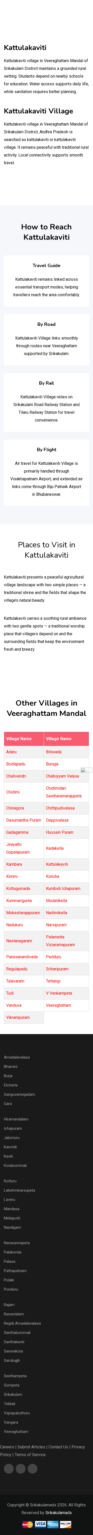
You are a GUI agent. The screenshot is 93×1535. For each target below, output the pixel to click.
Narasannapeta (17, 1243)
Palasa (9, 1261)
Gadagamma (17, 832)
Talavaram (15, 981)
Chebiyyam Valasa (62, 776)
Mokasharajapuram (23, 912)
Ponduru (11, 1289)
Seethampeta (15, 1376)
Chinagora (15, 808)
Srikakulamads (58, 1512)
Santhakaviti (14, 1342)
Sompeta (11, 1385)
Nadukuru (14, 924)
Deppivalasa (57, 820)
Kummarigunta (19, 900)
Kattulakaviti (57, 864)
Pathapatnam (15, 1270)
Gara (8, 1103)
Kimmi (12, 876)
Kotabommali (15, 1165)
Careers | (8, 1447)
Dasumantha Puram (23, 820)
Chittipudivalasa (60, 808)
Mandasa (11, 1209)
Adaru (11, 751)
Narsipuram (56, 924)
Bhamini (10, 1066)
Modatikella (56, 900)
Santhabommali (17, 1332)
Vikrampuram (18, 1017)
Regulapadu (16, 969)
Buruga (52, 764)
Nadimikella (56, 912)
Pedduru (53, 956)
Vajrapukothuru (17, 1413)
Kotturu (10, 1181)
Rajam (9, 1304)
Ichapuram (13, 1128)
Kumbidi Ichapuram (63, 888)
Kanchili (10, 1147)
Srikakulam (13, 1394)
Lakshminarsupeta (19, 1190)
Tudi (10, 993)
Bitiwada (53, 751)
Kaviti (8, 1156)
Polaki (9, 1280)
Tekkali (9, 1403)
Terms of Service (30, 1454)
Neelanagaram (19, 940)
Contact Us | (60, 1447)
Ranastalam (14, 1314)
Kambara (14, 864)
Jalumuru (12, 1137)
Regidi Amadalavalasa (22, 1323)
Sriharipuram (57, 969)
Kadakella (55, 848)
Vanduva (13, 1005)
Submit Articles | (33, 1447)
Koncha (52, 876)
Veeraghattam (58, 1005)
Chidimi (13, 792)
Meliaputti (12, 1218)
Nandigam (12, 1227)
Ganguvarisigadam (19, 1094)
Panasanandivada (22, 956)
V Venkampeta (59, 993)
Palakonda (12, 1252)
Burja (8, 1076)
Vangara (11, 1422)
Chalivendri (16, 776)
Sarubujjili (12, 1360)
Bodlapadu (15, 764)
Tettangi (53, 981)
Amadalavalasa (17, 1057)
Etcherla (11, 1085)
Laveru (9, 1199)
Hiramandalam (16, 1119)
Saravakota (13, 1351)
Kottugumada (18, 888)
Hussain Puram (59, 832)
